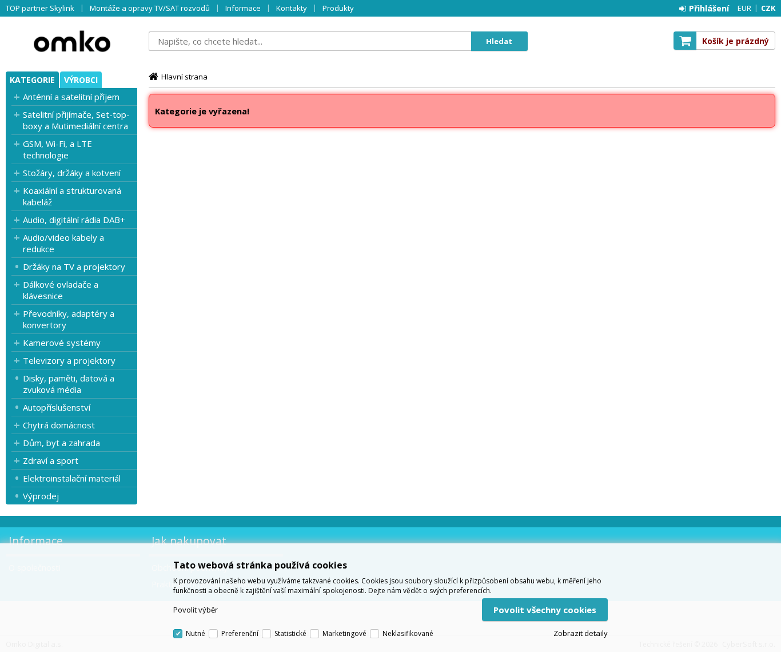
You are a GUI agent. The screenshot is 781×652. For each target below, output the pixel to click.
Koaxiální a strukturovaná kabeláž (72, 196)
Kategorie (32, 79)
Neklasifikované (407, 633)
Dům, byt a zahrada (61, 442)
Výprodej (41, 496)
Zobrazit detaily (580, 633)
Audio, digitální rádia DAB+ (74, 219)
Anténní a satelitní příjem (71, 96)
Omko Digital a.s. (71, 41)
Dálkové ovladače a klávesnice (60, 290)
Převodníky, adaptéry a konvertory (68, 319)
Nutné (195, 633)
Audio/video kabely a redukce (63, 243)
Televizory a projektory (69, 360)
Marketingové (344, 633)
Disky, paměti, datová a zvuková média (68, 383)
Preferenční (239, 633)
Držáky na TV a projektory (74, 266)
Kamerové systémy (62, 342)
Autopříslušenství (56, 407)
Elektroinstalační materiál (72, 478)
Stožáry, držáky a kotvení (72, 172)
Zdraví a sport (50, 460)
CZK (768, 8)
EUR (744, 8)
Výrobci (81, 79)
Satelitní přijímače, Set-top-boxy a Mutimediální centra (76, 120)
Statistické (290, 633)
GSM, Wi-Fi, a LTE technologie (57, 149)
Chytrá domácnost (59, 425)
